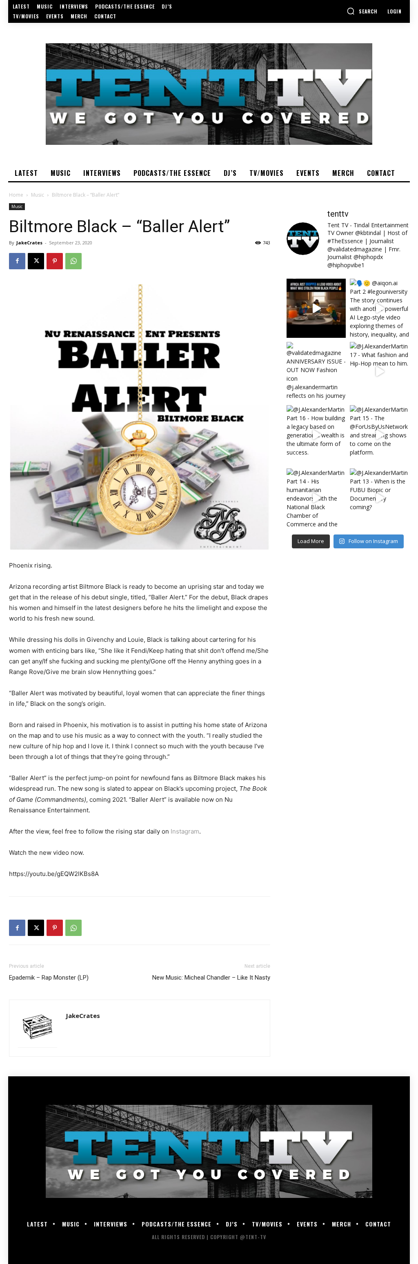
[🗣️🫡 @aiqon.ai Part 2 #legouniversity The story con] (379, 308)
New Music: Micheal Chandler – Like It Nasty (211, 977)
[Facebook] (17, 261)
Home (16, 194)
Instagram (185, 831)
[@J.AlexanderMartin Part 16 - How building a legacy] (316, 434)
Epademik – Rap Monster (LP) (49, 977)
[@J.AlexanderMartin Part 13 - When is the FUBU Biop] (379, 498)
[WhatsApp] (73, 261)
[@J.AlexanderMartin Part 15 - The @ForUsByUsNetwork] (379, 434)
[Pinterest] (55, 261)
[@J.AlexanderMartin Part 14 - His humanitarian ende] (316, 498)
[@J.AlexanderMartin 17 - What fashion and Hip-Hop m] (379, 371)
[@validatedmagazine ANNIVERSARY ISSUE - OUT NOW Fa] (316, 371)
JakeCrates (29, 242)
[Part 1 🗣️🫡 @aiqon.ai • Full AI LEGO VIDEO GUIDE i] (316, 308)
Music (37, 194)
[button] (362, 11)
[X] (36, 261)
